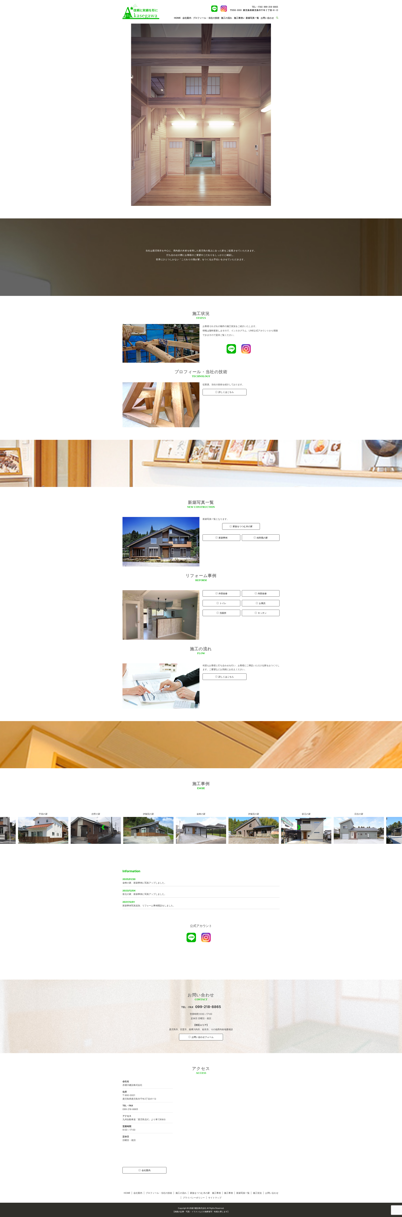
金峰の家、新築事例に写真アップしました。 (144, 882)
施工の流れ (226, 17)
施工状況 (257, 1193)
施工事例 (238, 17)
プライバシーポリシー (194, 1197)
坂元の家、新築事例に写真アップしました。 (144, 894)
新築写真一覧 (252, 17)
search (279, 18)
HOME (177, 17)
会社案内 (186, 17)
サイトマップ (214, 1197)
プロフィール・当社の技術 (206, 17)
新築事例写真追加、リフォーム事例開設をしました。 (148, 905)
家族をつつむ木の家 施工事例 (205, 1193)
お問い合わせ (267, 17)
